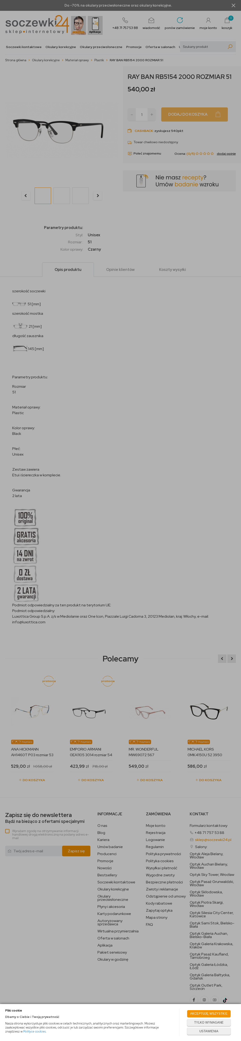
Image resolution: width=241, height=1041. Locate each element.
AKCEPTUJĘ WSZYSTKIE (209, 1013)
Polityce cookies (34, 1031)
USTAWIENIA (208, 1031)
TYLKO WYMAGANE (209, 1022)
